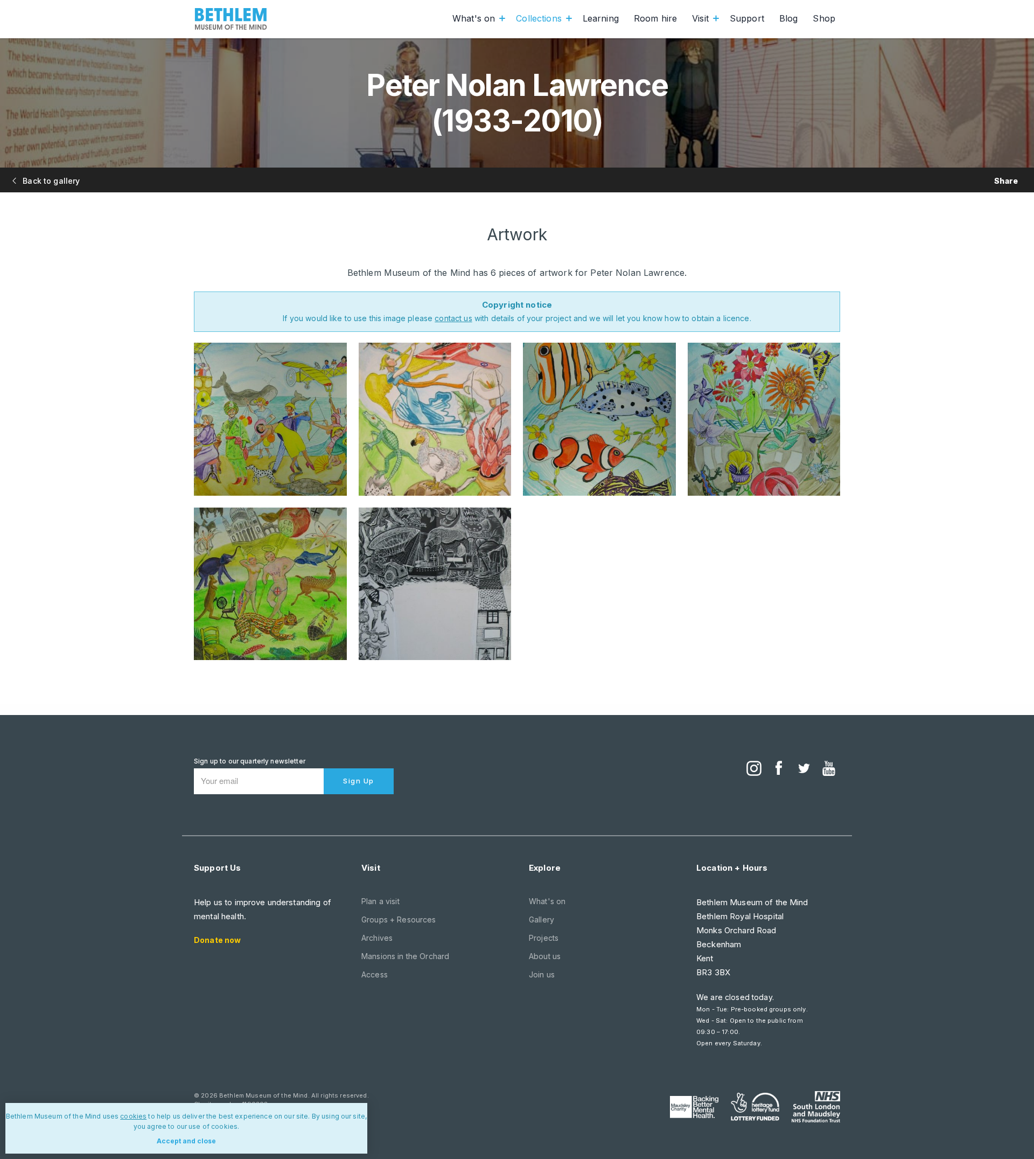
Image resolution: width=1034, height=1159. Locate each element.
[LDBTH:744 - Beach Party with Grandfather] (270, 419)
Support (747, 18)
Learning (601, 18)
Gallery (541, 919)
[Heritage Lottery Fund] (755, 1107)
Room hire (655, 18)
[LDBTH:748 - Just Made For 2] (270, 584)
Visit (700, 18)
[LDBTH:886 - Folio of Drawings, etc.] (435, 584)
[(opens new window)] (753, 769)
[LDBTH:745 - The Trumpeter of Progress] (435, 419)
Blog (788, 18)
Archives (377, 937)
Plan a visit (380, 901)
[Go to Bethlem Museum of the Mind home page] (231, 19)
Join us (542, 974)
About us (545, 956)
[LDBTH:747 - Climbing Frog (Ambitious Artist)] (764, 419)
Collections (539, 18)
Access (374, 974)
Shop (824, 18)
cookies (133, 1116)
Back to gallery (50, 180)
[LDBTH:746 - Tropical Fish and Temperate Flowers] (599, 419)
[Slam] (816, 1106)
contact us (453, 318)
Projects (543, 937)
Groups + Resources (398, 919)
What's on (473, 18)
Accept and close (186, 1141)
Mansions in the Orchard (405, 956)
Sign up (358, 780)
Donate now (217, 940)
